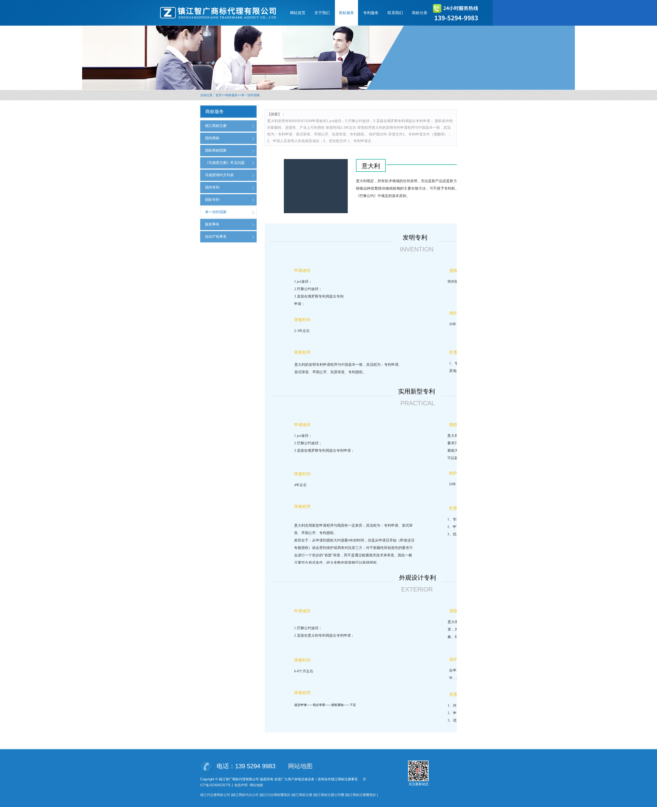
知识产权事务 (216, 236)
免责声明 (241, 785)
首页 (219, 95)
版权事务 (212, 224)
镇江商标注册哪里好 (361, 795)
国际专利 (212, 200)
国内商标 (212, 138)
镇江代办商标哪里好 (275, 795)
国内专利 (212, 187)
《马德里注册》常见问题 (225, 163)
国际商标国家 (216, 150)
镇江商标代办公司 (245, 795)
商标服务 (231, 95)
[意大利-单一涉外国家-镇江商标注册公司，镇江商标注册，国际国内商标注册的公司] (220, 13)
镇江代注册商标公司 (215, 795)
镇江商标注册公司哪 (329, 795)
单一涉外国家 (250, 95)
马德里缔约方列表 (219, 175)
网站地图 (300, 766)
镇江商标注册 (216, 126)
